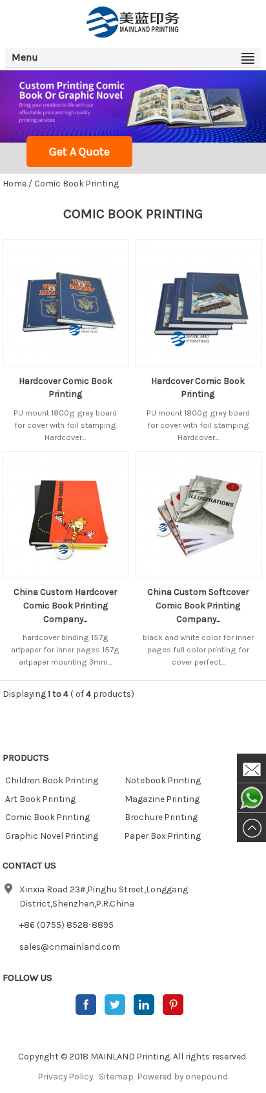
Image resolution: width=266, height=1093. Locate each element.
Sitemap (116, 1076)
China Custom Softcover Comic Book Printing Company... (198, 605)
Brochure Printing (161, 817)
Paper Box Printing (163, 835)
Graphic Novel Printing (51, 835)
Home (14, 183)
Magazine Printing (162, 799)
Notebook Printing (163, 780)
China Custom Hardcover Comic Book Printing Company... (65, 605)
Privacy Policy (65, 1076)
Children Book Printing (51, 780)
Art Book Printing (40, 799)
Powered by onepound (183, 1076)
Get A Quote (79, 152)
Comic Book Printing (76, 183)
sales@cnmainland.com (69, 946)
